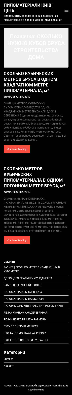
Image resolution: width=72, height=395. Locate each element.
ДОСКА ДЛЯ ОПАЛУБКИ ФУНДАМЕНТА (28, 278)
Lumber (8, 358)
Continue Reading (16, 149)
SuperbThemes (36, 389)
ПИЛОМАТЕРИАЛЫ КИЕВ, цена (23, 292)
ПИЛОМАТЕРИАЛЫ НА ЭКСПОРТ (24, 298)
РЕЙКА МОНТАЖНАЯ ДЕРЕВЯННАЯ (25, 312)
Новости (9, 365)
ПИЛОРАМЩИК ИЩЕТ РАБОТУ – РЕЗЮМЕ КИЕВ (33, 305)
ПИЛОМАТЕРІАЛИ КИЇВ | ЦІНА (29, 8)
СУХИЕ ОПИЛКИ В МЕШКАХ (21, 326)
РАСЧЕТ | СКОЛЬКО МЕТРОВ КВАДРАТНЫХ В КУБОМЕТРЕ (32, 269)
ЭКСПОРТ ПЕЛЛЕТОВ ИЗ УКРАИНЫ (26, 340)
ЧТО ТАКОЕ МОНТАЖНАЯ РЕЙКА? (25, 333)
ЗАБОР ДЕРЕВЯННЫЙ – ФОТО (22, 285)
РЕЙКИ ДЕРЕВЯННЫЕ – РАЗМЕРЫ (25, 319)
